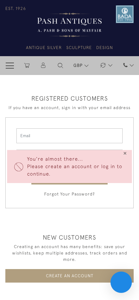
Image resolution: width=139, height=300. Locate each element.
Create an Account (69, 275)
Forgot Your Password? (69, 194)
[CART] (27, 65)
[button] (60, 65)
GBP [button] (78, 65)
